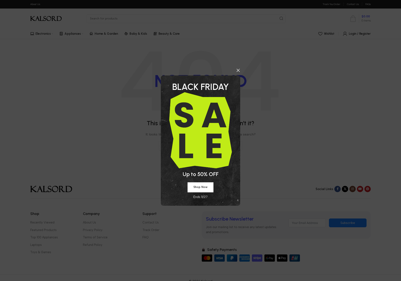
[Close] (238, 70)
